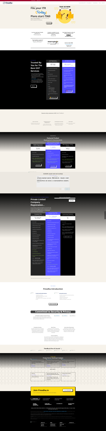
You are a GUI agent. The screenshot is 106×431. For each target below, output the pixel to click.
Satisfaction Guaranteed (52, 425)
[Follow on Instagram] (32, 423)
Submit (67, 189)
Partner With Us (42, 425)
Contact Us (71, 422)
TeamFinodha (49, 375)
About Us (43, 422)
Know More (38, 164)
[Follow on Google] (33, 426)
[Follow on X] (35, 423)
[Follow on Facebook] (34, 423)
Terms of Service (46, 411)
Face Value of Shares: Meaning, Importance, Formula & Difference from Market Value (38, 362)
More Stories (52, 369)
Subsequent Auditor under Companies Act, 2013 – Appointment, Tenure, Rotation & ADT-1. (53, 362)
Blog (51, 422)
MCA (32, 364)
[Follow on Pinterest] (35, 424)
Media (61, 422)
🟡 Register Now (53, 97)
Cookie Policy (50, 411)
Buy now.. (72, 200)
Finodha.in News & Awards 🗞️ (67, 373)
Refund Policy (59, 411)
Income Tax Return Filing (69, 44)
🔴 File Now (68, 90)
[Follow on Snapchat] (35, 426)
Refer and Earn (62, 425)
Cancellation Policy (64, 411)
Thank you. (33, 373)
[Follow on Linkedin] (32, 424)
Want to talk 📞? (68, 236)
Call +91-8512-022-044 (67, 390)
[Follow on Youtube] (34, 424)
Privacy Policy (55, 411)
